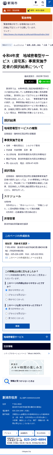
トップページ (19, 45)
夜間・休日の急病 (37, 10)
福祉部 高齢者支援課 (16, 243)
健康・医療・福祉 (34, 45)
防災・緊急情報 (13, 10)
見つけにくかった (16, 318)
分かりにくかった (16, 299)
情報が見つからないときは (22, 381)
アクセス (7, 433)
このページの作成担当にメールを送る (25, 258)
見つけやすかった (16, 309)
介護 (45, 45)
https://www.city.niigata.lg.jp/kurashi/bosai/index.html (26, 34)
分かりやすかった (16, 290)
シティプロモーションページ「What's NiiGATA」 (23, 353)
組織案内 (24, 433)
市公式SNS (41, 433)
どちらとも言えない (17, 295)
